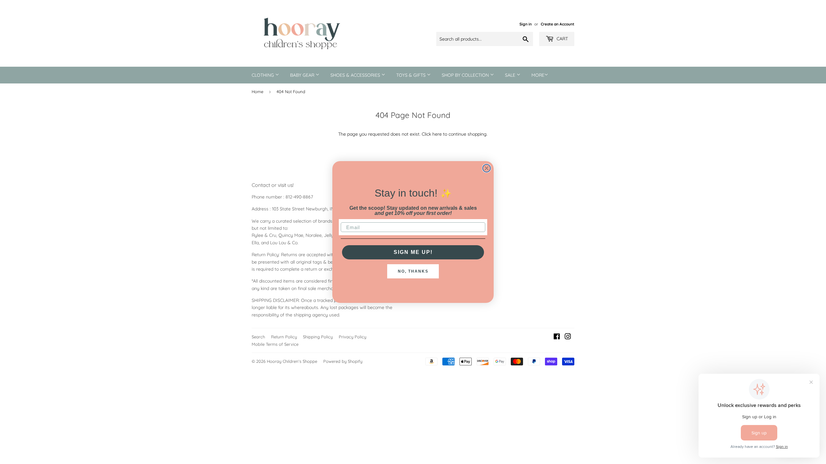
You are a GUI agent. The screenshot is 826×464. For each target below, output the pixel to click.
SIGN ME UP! (413, 252)
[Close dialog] (486, 168)
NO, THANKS (413, 271)
